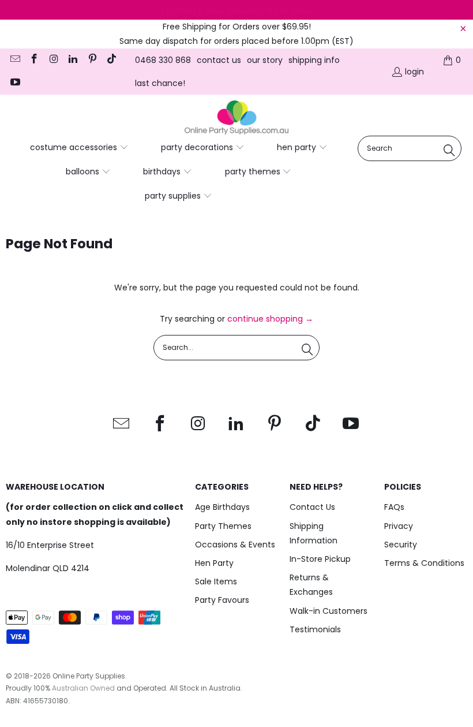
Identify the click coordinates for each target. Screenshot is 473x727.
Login (414, 71)
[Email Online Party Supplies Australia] (14, 60)
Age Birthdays (222, 507)
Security (400, 544)
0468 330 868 (163, 60)
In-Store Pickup (320, 559)
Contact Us (312, 507)
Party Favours (222, 600)
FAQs (394, 507)
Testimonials (315, 629)
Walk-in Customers (328, 611)
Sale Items (216, 581)
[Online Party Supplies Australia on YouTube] (14, 83)
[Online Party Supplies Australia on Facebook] (34, 60)
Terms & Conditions (424, 563)
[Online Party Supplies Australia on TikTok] (111, 60)
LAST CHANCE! (160, 83)
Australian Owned (83, 688)
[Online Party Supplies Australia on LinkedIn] (72, 60)
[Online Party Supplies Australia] (236, 117)
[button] (79, 148)
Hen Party (214, 563)
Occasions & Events (235, 544)
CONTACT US (219, 60)
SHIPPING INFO (314, 60)
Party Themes (223, 526)
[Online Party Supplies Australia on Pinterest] (91, 60)
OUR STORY (265, 60)
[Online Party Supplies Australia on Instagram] (53, 60)
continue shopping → (270, 319)
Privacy (398, 526)
